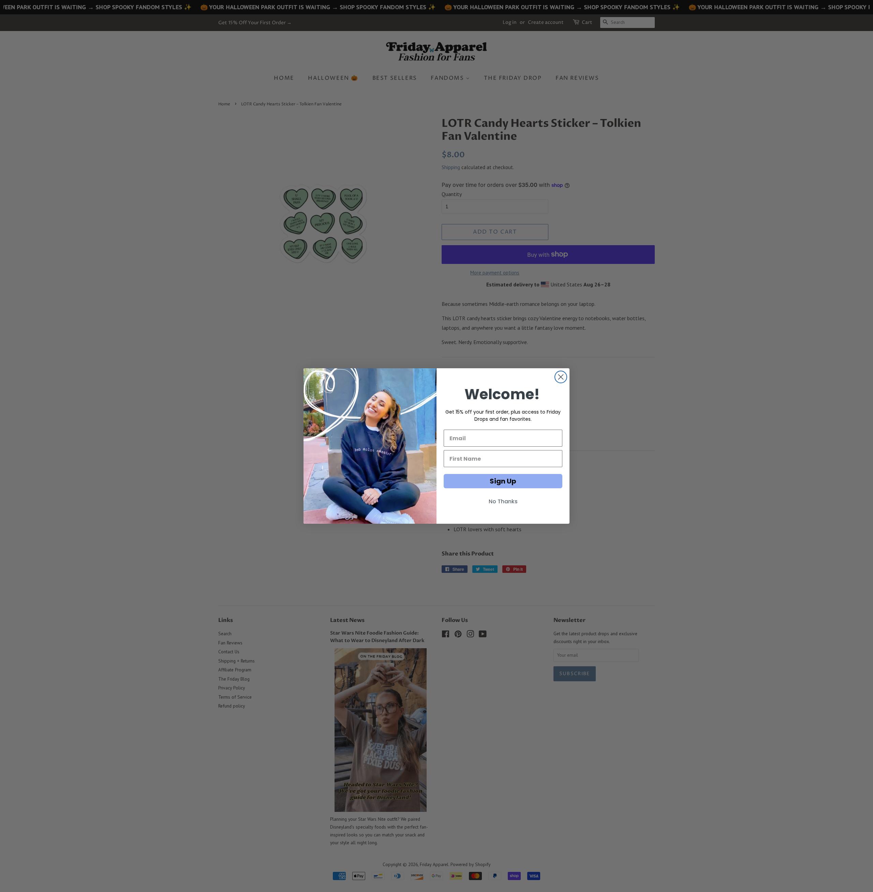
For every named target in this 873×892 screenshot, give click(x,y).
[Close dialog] (561, 377)
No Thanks (503, 501)
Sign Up (503, 481)
